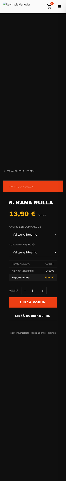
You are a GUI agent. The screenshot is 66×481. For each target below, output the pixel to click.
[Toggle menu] (59, 6)
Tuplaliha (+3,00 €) (22, 244)
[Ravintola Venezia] (16, 6)
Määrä (13, 290)
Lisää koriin (33, 302)
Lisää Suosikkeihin (33, 316)
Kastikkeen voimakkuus (25, 226)
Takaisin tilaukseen (21, 171)
